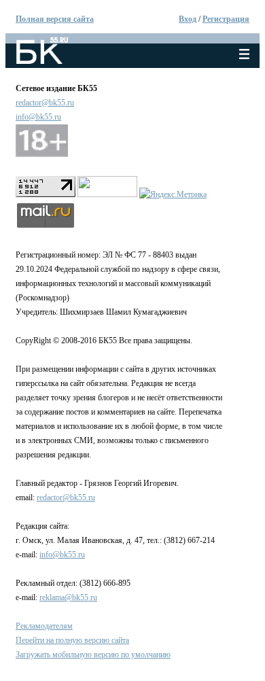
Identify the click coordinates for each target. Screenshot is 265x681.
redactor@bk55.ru (45, 102)
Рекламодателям (44, 626)
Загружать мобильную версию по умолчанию (93, 654)
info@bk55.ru (38, 117)
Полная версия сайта (55, 19)
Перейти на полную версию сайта (72, 640)
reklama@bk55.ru (68, 597)
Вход (187, 19)
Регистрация (225, 19)
